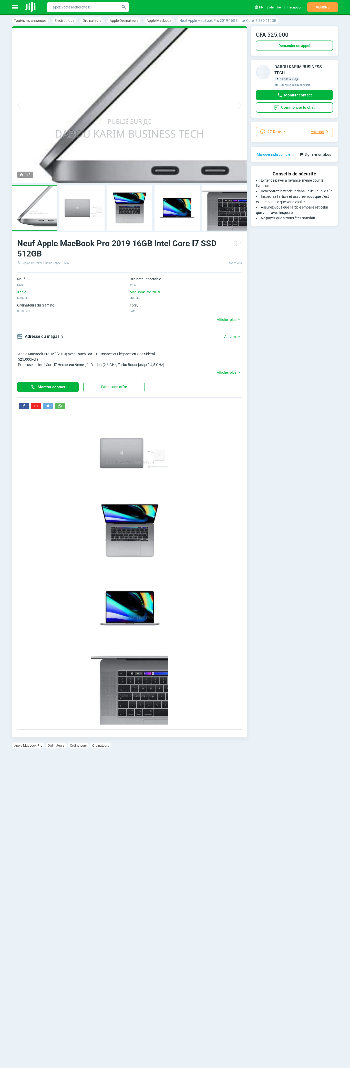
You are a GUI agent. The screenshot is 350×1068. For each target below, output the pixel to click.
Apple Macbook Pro (28, 745)
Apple (21, 292)
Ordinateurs (56, 745)
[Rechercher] (124, 7)
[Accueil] (31, 7)
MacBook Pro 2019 (145, 292)
